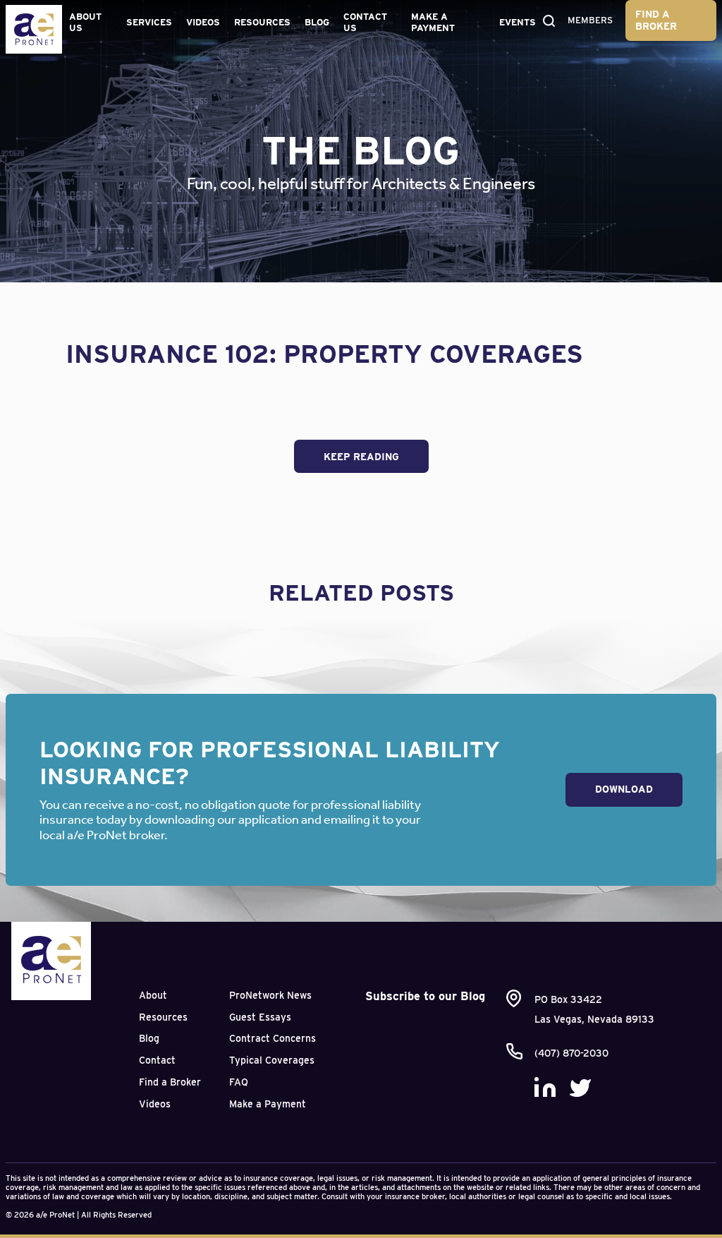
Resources (262, 22)
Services (149, 22)
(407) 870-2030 (571, 1053)
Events (517, 22)
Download (624, 789)
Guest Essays (260, 1017)
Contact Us (365, 22)
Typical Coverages (271, 1060)
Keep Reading (361, 456)
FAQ (238, 1082)
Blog (317, 22)
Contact (157, 1060)
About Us (85, 22)
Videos (203, 22)
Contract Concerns (272, 1038)
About (153, 995)
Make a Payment (433, 22)
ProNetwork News (270, 995)
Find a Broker (656, 20)
